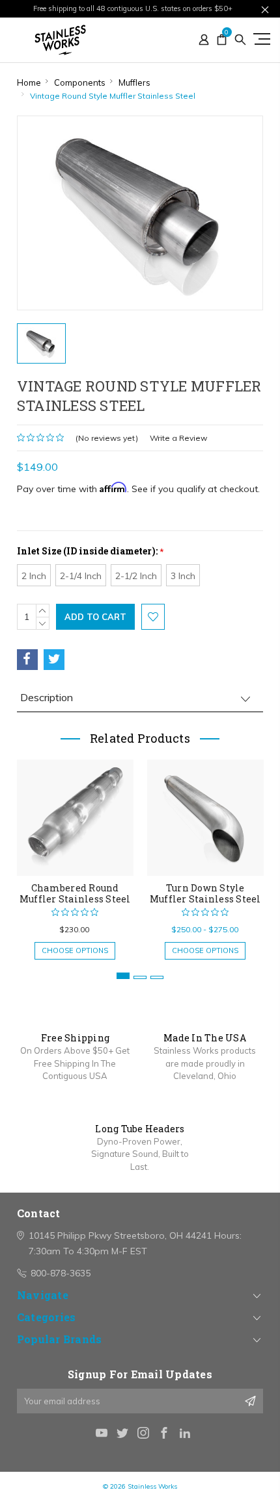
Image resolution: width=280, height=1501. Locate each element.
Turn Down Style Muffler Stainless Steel (205, 893)
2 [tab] (140, 977)
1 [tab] (123, 976)
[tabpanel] (75, 853)
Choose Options (75, 950)
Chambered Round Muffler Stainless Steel (75, 893)
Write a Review (178, 438)
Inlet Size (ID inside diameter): (90, 551)
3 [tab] (156, 977)
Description (46, 697)
